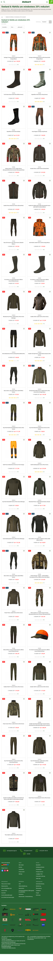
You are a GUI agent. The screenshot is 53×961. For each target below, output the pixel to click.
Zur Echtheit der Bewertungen (7, 897)
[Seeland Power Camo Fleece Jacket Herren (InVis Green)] (13, 708)
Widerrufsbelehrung (23, 886)
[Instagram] (5, 871)
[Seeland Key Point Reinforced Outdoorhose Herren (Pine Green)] (13, 412)
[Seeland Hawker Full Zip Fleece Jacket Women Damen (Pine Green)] (39, 338)
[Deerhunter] (20, 914)
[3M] (43, 914)
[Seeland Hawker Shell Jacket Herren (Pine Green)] (39, 301)
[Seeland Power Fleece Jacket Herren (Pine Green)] (13, 597)
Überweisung (39, 888)
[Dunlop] (12, 925)
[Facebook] (2, 871)
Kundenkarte (38, 869)
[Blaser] (20, 930)
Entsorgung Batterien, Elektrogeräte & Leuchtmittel (26, 891)
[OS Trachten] (20, 919)
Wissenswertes (4, 886)
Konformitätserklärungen (6, 895)
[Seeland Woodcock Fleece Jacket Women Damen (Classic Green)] (39, 486)
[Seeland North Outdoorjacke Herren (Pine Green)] (39, 449)
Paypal (37, 892)
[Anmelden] (47, 2)
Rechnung (38, 895)
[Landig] (12, 919)
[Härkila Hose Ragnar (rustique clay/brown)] (39, 116)
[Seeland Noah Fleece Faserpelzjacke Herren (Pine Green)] (39, 782)
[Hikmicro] (28, 909)
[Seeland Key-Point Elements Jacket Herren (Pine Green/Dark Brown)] (39, 745)
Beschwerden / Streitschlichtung (26, 896)
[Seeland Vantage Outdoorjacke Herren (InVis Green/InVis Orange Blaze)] (39, 42)
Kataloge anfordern (40, 867)
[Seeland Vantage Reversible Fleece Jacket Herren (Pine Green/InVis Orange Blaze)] (39, 375)
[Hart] (43, 919)
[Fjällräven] (28, 919)
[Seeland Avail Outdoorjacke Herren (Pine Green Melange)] (13, 523)
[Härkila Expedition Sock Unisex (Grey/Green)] (39, 79)
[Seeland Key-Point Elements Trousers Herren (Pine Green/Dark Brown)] (13, 745)
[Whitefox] (28, 914)
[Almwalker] (20, 909)
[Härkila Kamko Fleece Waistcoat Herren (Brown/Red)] (13, 190)
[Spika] (12, 914)
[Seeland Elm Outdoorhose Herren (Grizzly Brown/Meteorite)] (13, 338)
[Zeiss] (43, 925)
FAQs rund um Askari (5, 883)
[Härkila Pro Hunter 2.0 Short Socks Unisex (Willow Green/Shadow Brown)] (39, 264)
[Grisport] (28, 930)
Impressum (21, 894)
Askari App (38, 878)
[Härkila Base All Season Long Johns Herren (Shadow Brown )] (13, 227)
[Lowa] (5, 925)
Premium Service (39, 871)
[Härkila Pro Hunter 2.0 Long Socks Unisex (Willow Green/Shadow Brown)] (13, 264)
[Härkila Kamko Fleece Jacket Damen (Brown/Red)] (39, 153)
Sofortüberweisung (40, 883)
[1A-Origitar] (5, 914)
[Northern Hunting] (12, 930)
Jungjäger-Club (39, 874)
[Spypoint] (35, 930)
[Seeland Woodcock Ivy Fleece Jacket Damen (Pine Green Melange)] (13, 301)
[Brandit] (35, 919)
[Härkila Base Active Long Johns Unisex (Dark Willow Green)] (13, 375)
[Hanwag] (5, 930)
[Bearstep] (43, 909)
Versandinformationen (6, 946)
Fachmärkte (21, 869)
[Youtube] (7, 871)
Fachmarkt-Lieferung (40, 876)
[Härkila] (12, 909)
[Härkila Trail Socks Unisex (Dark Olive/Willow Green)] (13, 79)
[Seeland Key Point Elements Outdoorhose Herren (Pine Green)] (39, 412)
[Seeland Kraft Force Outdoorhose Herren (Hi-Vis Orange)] (13, 449)
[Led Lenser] (28, 925)
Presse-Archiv (22, 871)
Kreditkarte (38, 890)
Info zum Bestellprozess (6, 888)
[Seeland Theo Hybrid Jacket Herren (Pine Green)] (13, 819)
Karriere (20, 867)
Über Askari (21, 864)
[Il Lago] (5, 909)
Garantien (3, 892)
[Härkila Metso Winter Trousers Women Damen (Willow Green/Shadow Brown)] (13, 634)
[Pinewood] (35, 925)
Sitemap (20, 874)
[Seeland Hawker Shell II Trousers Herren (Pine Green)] (13, 671)
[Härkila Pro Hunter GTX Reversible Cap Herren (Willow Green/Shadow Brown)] (39, 634)
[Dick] (35, 914)
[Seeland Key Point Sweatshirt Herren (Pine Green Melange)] (13, 486)
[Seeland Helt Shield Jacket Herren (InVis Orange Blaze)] (39, 227)
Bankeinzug (38, 886)
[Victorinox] (20, 925)
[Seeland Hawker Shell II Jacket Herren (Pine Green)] (39, 671)
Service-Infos (4, 890)
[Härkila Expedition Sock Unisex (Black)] (13, 116)
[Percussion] (5, 919)
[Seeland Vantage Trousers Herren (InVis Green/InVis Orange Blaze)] (13, 42)
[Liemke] (35, 909)
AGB (20, 883)
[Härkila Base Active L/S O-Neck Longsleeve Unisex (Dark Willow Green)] (39, 523)
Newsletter (38, 864)
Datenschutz (21, 888)
